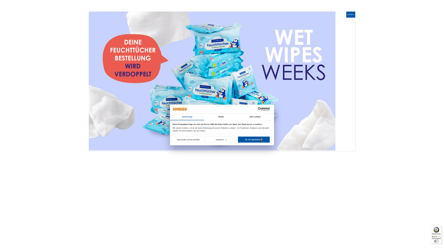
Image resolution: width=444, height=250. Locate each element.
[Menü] (440, 227)
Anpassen (220, 140)
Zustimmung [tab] (187, 117)
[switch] (436, 241)
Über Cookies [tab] (255, 117)
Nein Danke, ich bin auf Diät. (188, 140)
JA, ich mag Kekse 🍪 (254, 140)
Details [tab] (221, 117)
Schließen (350, 15)
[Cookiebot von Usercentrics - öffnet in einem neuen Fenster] (260, 109)
